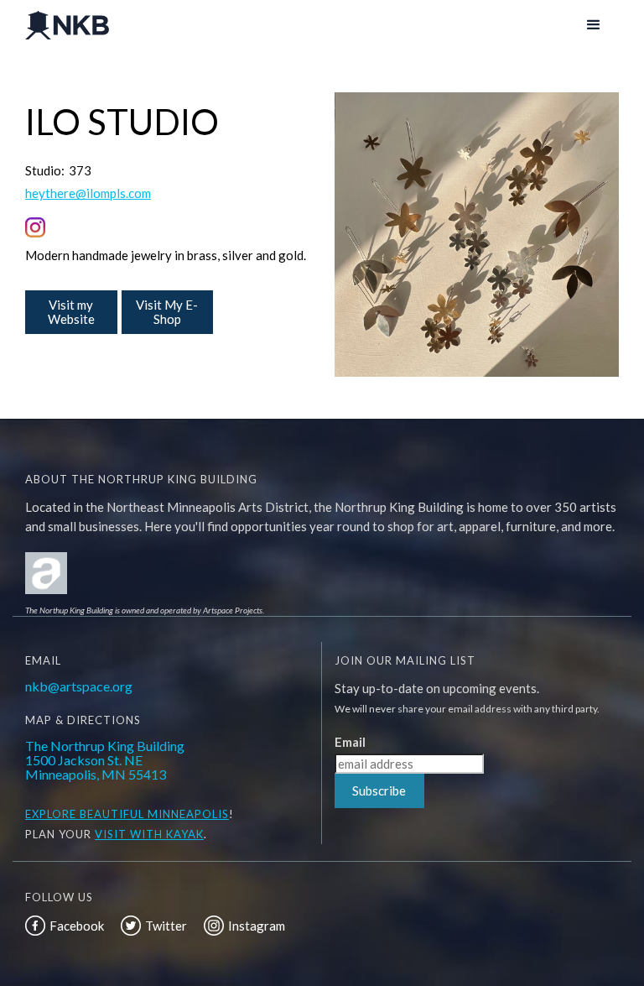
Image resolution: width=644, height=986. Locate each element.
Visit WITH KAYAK (149, 834)
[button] (594, 25)
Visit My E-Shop (167, 311)
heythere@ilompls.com (88, 193)
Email (350, 742)
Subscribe (379, 790)
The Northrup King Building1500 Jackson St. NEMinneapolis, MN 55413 (104, 760)
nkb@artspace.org (78, 686)
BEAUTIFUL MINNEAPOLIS (152, 814)
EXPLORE (50, 814)
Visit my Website (71, 311)
